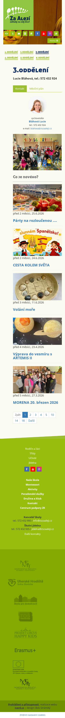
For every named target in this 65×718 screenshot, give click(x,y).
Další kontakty (32, 534)
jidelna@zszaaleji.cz (43, 529)
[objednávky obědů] (31, 33)
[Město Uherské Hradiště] (33, 582)
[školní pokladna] (12, 33)
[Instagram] (49, 33)
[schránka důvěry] (6, 33)
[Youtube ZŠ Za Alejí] (43, 33)
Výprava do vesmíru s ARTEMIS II (32, 355)
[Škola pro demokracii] (33, 599)
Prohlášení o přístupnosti (23, 704)
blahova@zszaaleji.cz (41, 128)
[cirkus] (33, 633)
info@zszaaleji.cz (42, 520)
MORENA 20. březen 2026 (35, 402)
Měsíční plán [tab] (36, 88)
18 (23, 420)
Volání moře (24, 309)
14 (16, 420)
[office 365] (18, 33)
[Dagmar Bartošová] (37, 152)
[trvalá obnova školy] (33, 616)
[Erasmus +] (56, 33)
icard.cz (19, 707)
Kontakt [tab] (19, 88)
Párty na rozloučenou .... (35, 220)
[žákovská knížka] (25, 33)
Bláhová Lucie (37, 121)
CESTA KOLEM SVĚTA (31, 264)
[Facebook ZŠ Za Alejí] (37, 33)
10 (52, 415)
